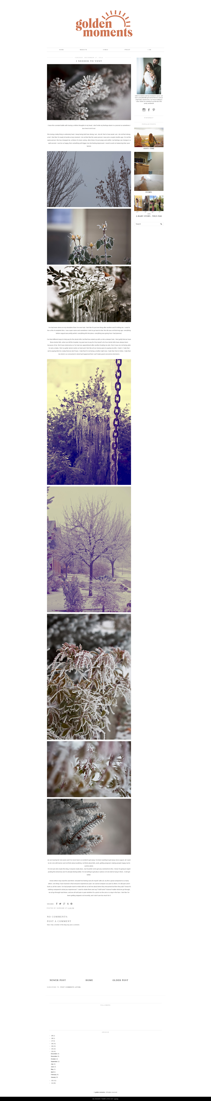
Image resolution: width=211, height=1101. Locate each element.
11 (52, 1083)
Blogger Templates (102, 1099)
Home (61, 49)
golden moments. (100, 1092)
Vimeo (105, 49)
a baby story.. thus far (149, 216)
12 (52, 1080)
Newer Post (58, 980)
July (52, 1064)
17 (52, 1041)
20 (52, 1035)
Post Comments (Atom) (70, 987)
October (53, 1059)
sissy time (148, 148)
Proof (127, 49)
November (54, 1056)
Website (83, 49)
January (53, 1077)
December (54, 1053)
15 (52, 1046)
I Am (149, 49)
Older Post (120, 980)
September (54, 1061)
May (52, 1069)
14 (52, 1049)
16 (52, 1043)
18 (52, 1038)
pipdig (116, 1099)
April (52, 1072)
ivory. (149, 192)
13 (52, 1051)
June (52, 1066)
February (54, 1074)
